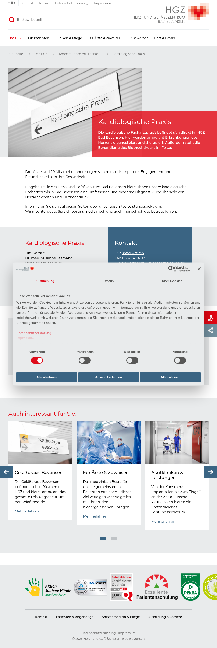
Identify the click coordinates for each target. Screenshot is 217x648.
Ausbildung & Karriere (165, 617)
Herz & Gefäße (165, 38)
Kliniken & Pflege (69, 38)
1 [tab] (103, 538)
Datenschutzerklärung (33, 333)
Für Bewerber (137, 38)
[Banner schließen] (199, 268)
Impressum (25, 338)
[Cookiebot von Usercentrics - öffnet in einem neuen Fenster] (171, 269)
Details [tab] (108, 281)
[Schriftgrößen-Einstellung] (13, 3)
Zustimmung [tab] (45, 281)
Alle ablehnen (46, 377)
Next (210, 472)
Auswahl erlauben (108, 377)
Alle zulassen (170, 377)
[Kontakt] (210, 317)
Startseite (15, 54)
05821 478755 (133, 253)
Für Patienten (38, 38)
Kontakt (27, 3)
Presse (44, 3)
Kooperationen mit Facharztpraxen (80, 54)
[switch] (85, 360)
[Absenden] (11, 20)
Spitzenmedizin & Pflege (121, 617)
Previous (6, 472)
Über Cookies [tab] (172, 281)
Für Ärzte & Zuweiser (104, 38)
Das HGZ (15, 38)
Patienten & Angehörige (74, 617)
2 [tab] (114, 538)
